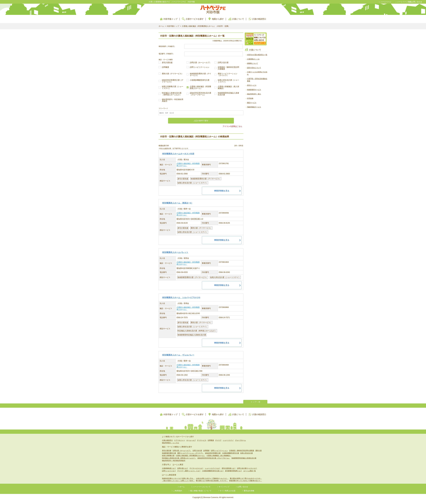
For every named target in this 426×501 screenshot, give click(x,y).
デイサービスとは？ (196, 468)
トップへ (254, 402)
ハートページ (386, 2)
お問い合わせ (242, 487)
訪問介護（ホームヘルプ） (200, 62)
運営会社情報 (249, 491)
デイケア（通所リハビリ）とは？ (189, 471)
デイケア (218, 440)
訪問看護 (165, 67)
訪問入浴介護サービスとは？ (247, 468)
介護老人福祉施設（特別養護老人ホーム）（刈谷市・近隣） (206, 26)
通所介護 (258, 450)
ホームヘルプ (191, 440)
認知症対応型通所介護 (213, 453)
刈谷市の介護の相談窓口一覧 (257, 55)
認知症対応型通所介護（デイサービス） (172, 81)
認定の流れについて (254, 68)
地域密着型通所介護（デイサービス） (200, 74)
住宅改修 (250, 98)
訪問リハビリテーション (199, 67)
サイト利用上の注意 (228, 491)
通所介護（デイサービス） (172, 74)
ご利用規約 (177, 491)
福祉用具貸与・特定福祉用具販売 (172, 100)
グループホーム (240, 440)
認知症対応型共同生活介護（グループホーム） (200, 94)
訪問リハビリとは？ (169, 471)
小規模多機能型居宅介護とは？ (213, 471)
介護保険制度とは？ (169, 468)
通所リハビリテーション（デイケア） (227, 74)
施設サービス (251, 103)
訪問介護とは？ (182, 468)
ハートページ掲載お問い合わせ (409, 2)
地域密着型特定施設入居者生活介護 (228, 94)
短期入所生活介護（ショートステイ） (228, 81)
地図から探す (218, 19)
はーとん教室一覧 (249, 471)
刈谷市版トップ (171, 19)
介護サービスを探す (195, 19)
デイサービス (201, 440)
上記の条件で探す (201, 121)
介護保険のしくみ (253, 59)
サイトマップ (224, 487)
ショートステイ (228, 440)
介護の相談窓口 (259, 19)
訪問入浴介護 (223, 62)
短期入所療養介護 (168, 455)
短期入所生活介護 (246, 453)
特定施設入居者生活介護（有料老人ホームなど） (171, 94)
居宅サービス (251, 85)
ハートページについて (202, 487)
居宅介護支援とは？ (229, 468)
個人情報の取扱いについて (200, 491)
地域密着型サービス (254, 90)
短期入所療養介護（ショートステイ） (172, 87)
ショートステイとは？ (212, 468)
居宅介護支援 (167, 62)
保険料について (252, 63)
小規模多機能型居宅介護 (199, 80)
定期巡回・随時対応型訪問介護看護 (228, 68)
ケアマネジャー (179, 440)
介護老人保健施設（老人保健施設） (228, 87)
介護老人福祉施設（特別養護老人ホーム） (200, 87)
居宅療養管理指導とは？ (233, 471)
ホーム (161, 26)
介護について (238, 19)
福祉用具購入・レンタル (170, 443)
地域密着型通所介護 (169, 453)
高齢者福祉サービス (254, 107)
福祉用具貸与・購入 (254, 94)
